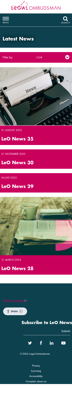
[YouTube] (63, 343)
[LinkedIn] (51, 343)
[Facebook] (41, 343)
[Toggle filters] (67, 57)
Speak (14, 311)
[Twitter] (30, 343)
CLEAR (39, 57)
